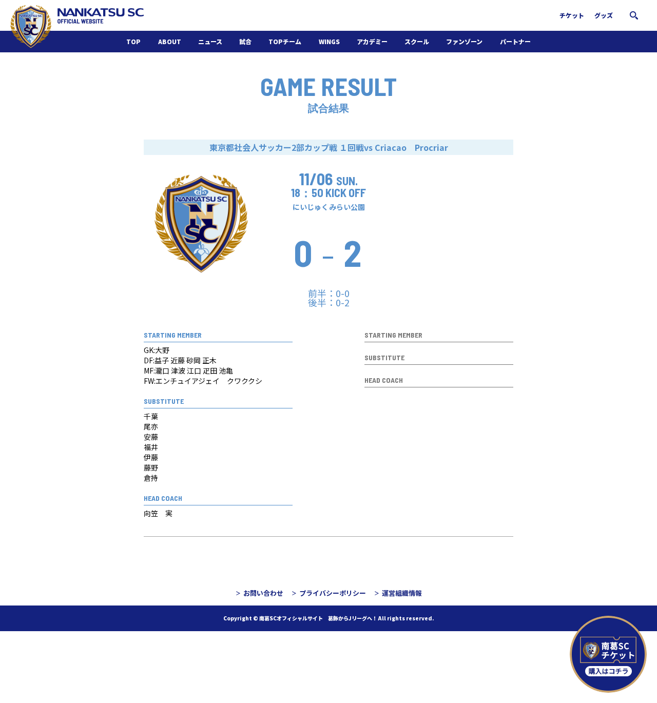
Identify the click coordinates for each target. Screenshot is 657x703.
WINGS (329, 41)
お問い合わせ (263, 593)
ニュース (210, 41)
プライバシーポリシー (332, 593)
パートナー (515, 41)
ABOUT (169, 41)
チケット (571, 15)
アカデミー (372, 41)
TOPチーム (284, 41)
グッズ (603, 15)
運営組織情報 (402, 593)
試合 (245, 41)
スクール (416, 41)
